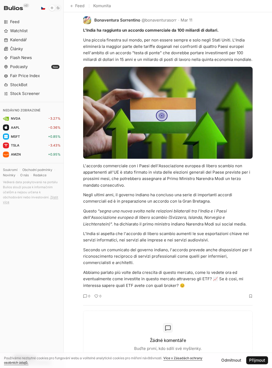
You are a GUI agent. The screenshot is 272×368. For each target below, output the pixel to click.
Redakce (39, 175)
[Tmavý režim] (55, 8)
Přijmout (257, 360)
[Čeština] (43, 8)
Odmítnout (231, 360)
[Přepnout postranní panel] (64, 184)
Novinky (9, 175)
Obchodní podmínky (37, 170)
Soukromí (10, 170)
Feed (79, 5)
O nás (24, 175)
